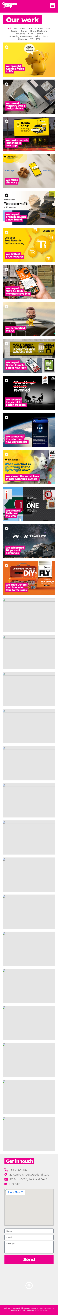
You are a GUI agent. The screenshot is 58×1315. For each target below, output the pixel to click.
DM (48, 28)
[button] (52, 5)
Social (46, 36)
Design (14, 31)
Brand (23, 28)
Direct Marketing (38, 31)
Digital (24, 31)
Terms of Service (36, 1310)
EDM (30, 33)
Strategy (22, 39)
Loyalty (39, 33)
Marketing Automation (20, 36)
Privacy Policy (21, 1310)
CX (30, 28)
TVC (38, 39)
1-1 (15, 28)
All (9, 28)
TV (31, 39)
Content (39, 28)
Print (37, 36)
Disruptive (20, 33)
